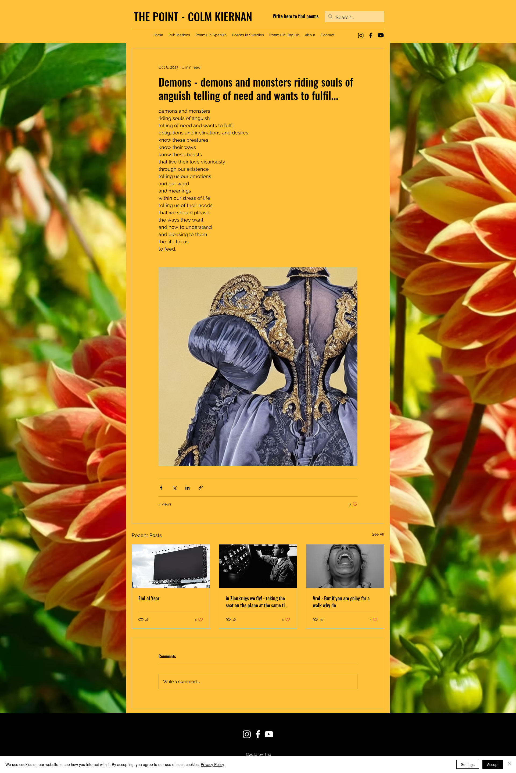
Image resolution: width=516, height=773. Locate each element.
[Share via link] (200, 487)
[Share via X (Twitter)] (174, 487)
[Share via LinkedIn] (187, 487)
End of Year (148, 598)
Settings (468, 764)
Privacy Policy (212, 764)
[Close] (509, 764)
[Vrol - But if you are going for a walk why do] (345, 566)
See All (378, 534)
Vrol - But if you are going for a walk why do (341, 602)
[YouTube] (380, 35)
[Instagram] (360, 35)
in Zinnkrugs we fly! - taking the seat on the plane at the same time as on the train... (258, 602)
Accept (493, 764)
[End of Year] (171, 566)
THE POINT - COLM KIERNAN (193, 16)
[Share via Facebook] (161, 487)
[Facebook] (370, 35)
